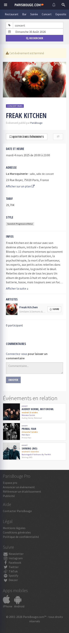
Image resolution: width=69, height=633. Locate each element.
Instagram (15, 558)
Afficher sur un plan (18, 186)
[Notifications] (54, 5)
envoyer (13, 380)
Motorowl (38, 418)
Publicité (9, 496)
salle (32, 174)
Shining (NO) (29, 448)
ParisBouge (36, 123)
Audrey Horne (27, 418)
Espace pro (10, 483)
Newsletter (16, 554)
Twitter (13, 567)
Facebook (14, 562)
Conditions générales (17, 532)
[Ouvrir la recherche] (63, 5)
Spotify (13, 575)
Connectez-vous (16, 354)
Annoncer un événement (19, 487)
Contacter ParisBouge (17, 511)
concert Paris (14, 105)
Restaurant (11, 14)
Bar (24, 14)
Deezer (13, 580)
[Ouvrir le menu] (6, 5)
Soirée (34, 14)
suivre (56, 309)
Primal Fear (29, 428)
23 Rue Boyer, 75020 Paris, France (27, 180)
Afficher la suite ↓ (17, 288)
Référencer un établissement (22, 491)
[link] (34, 412)
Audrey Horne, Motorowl (38, 409)
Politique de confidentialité (21, 537)
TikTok (13, 571)
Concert (47, 14)
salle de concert (45, 174)
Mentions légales (14, 528)
